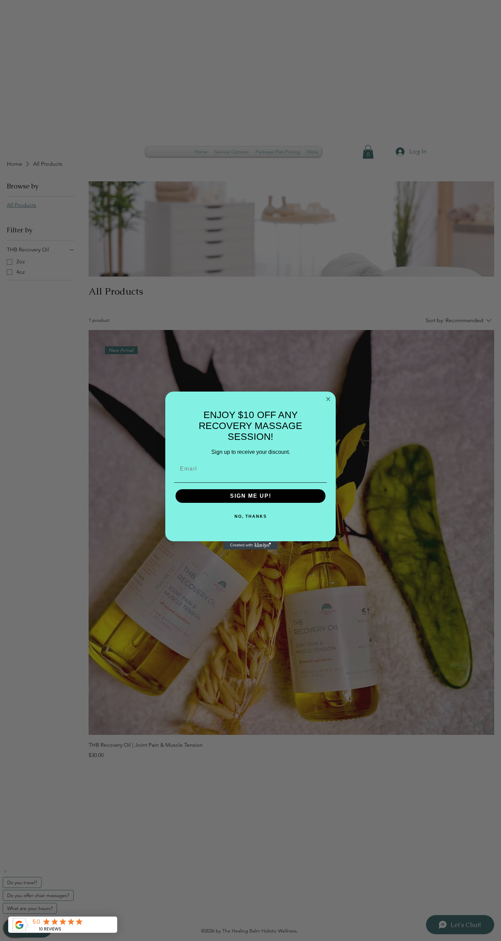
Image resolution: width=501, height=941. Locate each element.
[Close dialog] (328, 399)
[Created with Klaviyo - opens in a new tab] (250, 545)
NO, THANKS (250, 516)
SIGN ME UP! (250, 496)
